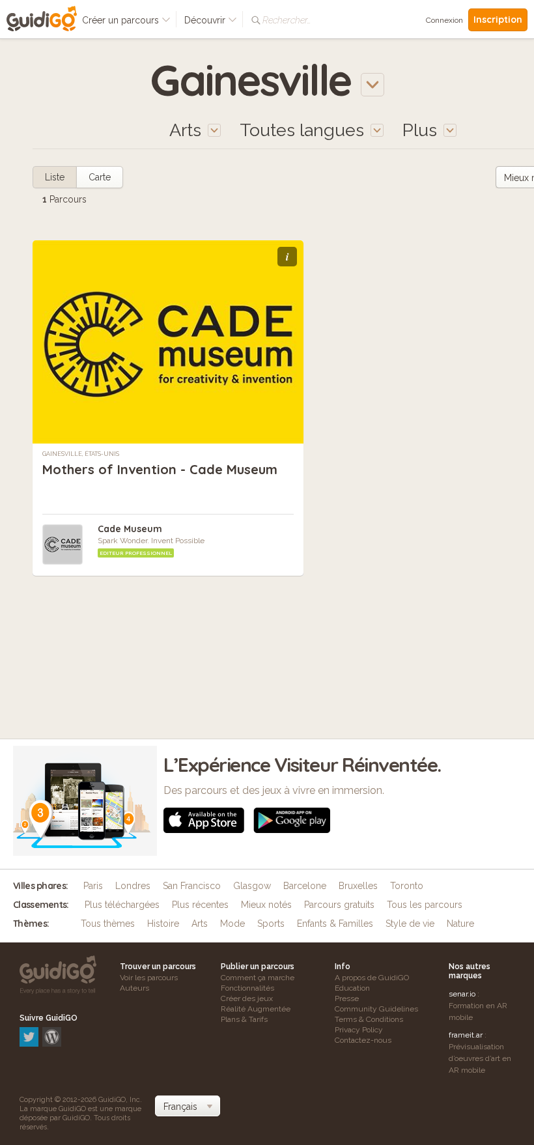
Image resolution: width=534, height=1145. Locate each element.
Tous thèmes (108, 923)
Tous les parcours (424, 904)
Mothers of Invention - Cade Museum (159, 469)
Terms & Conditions (369, 1019)
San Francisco (192, 886)
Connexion (444, 20)
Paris (93, 886)
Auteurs (134, 988)
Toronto (406, 886)
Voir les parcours (149, 977)
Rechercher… (286, 20)
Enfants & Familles (335, 923)
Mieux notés (266, 904)
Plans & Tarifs (244, 1019)
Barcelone (304, 886)
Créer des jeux (247, 998)
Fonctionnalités (247, 988)
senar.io (462, 993)
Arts (199, 923)
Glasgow (252, 886)
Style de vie (410, 923)
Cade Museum (130, 529)
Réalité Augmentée (255, 1008)
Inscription (497, 19)
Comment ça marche (257, 977)
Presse (347, 998)
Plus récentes (200, 904)
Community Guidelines (376, 1008)
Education (352, 988)
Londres (132, 886)
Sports (271, 923)
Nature (460, 923)
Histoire (163, 923)
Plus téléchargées (122, 904)
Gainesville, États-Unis (80, 454)
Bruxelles (358, 886)
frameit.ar (466, 1034)
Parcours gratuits (339, 904)
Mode (232, 923)
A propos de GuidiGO (372, 977)
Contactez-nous (363, 1040)
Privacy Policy (359, 1029)
